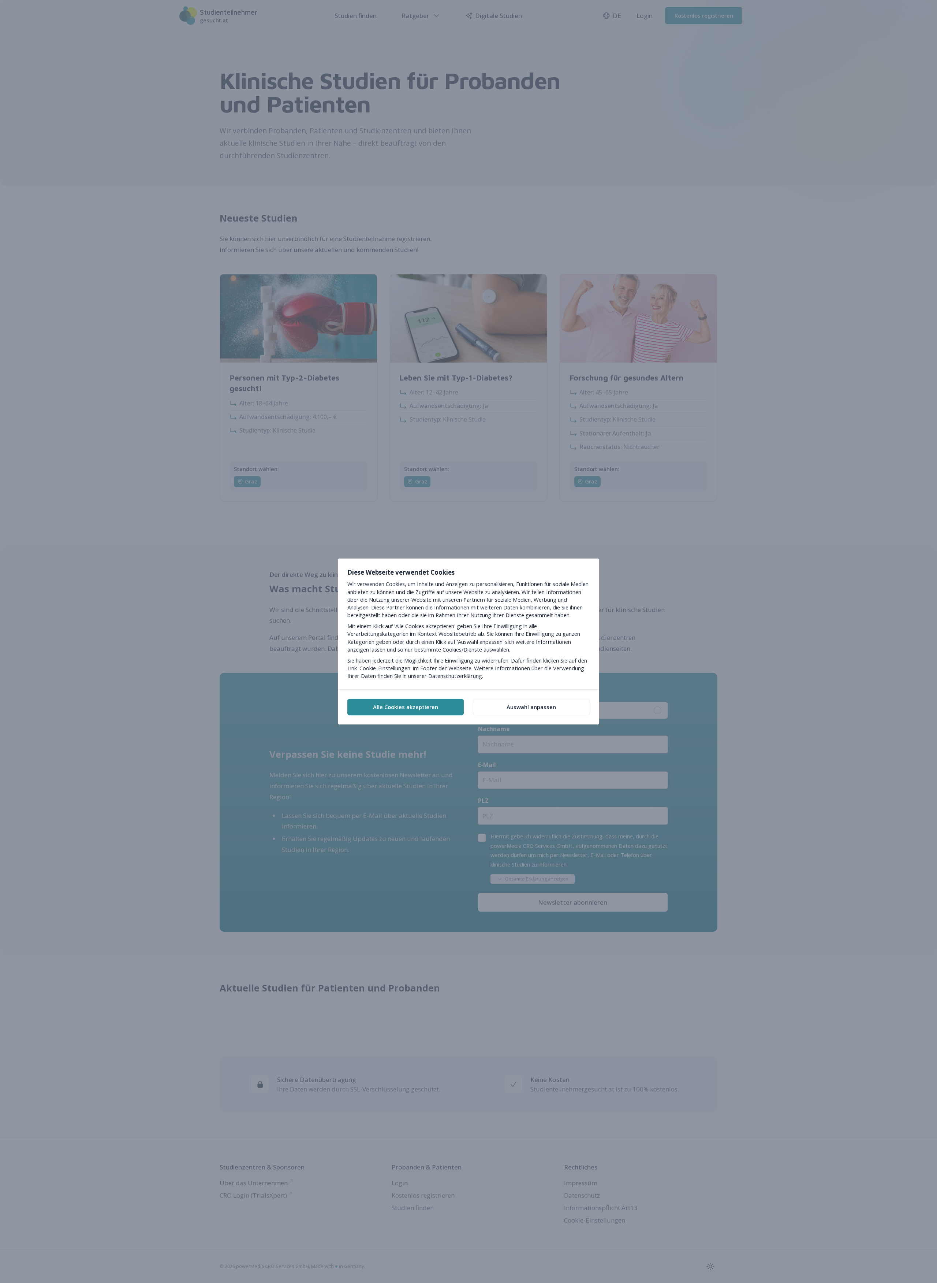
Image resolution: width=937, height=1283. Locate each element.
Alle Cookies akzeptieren (405, 707)
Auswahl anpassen (531, 707)
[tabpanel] (468, 624)
